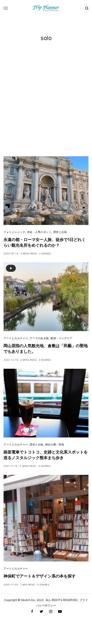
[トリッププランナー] (46, 8)
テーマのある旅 (39, 338)
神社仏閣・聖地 (54, 444)
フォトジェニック (14, 232)
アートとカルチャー (16, 338)
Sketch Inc (28, 600)
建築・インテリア (61, 338)
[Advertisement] (46, 108)
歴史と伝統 (60, 232)
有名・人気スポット (39, 232)
